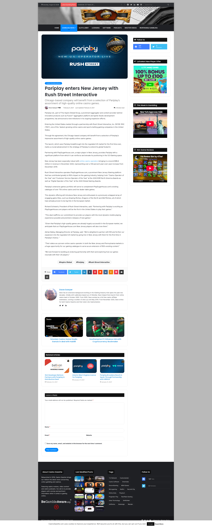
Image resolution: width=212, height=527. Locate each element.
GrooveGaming (113, 485)
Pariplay (80, 262)
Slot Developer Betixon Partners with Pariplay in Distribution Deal (55, 377)
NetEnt (122, 489)
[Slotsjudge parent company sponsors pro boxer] (89, 478)
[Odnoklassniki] (111, 272)
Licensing (96, 28)
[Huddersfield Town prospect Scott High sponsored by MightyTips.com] (79, 478)
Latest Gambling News (53, 83)
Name (47, 427)
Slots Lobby (84, 28)
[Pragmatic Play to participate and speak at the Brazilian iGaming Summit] (99, 490)
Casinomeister (124, 478)
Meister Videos (131, 28)
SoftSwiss (112, 504)
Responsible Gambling (149, 28)
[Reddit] (100, 272)
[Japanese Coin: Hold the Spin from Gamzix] (99, 496)
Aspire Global (66, 262)
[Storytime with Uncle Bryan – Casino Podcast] (79, 484)
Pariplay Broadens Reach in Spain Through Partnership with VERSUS (111, 377)
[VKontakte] (105, 272)
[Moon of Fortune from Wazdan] (89, 496)
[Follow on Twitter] (58, 108)
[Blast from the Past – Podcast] (89, 484)
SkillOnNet (126, 500)
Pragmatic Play (113, 497)
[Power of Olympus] (79, 509)
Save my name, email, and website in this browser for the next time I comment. (74, 443)
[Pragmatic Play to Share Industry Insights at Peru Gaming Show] (99, 502)
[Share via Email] (121, 272)
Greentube (125, 482)
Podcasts (118, 28)
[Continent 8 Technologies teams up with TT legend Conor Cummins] (99, 509)
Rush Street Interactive (100, 262)
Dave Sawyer (53, 108)
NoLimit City (131, 489)
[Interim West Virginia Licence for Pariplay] (84, 366)
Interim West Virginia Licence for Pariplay (84, 376)
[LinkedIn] (84, 272)
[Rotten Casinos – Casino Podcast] (99, 478)
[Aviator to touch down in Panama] (89, 509)
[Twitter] (63, 305)
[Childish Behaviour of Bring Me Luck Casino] (99, 484)
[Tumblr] (89, 272)
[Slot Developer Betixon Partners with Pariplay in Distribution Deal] (57, 366)
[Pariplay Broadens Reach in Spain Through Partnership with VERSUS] (112, 366)
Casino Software (114, 482)
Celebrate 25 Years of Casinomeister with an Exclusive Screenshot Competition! (105, 5)
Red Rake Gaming (126, 497)
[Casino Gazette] (106, 15)
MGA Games (125, 485)
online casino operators (89, 161)
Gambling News (68, 28)
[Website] (60, 305)
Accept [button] (150, 524)
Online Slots (112, 493)
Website (89, 435)
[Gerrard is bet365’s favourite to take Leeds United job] (79, 496)
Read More (159, 524)
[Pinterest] (95, 272)
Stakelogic (121, 504)
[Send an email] (60, 108)
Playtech (122, 493)
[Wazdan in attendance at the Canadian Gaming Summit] (89, 502)
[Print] (47, 277)
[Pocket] (116, 272)
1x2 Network (113, 478)
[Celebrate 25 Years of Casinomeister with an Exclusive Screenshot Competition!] (79, 490)
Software (107, 28)
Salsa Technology (114, 500)
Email (47, 435)
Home (57, 28)
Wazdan (130, 504)
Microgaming (113, 489)
